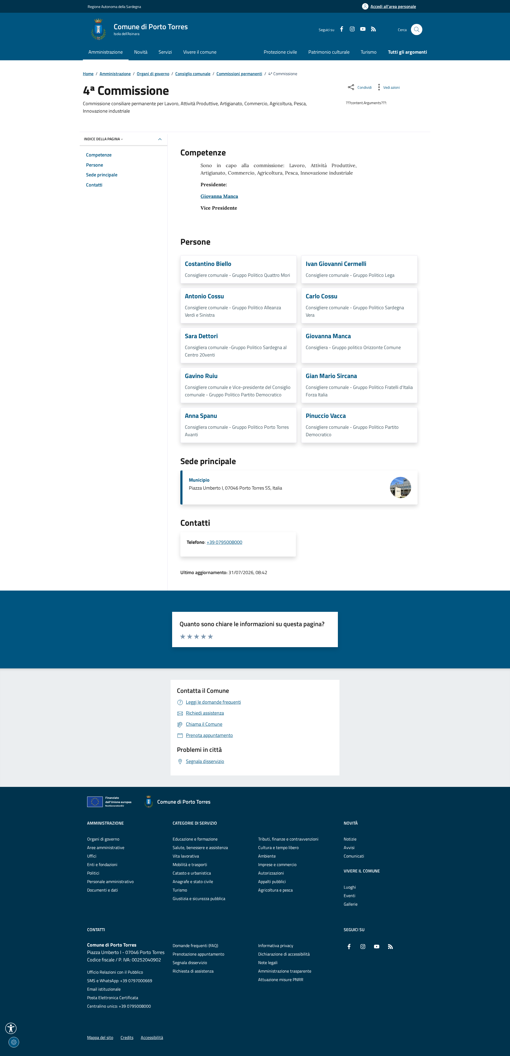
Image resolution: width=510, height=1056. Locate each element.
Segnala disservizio (190, 962)
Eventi (349, 895)
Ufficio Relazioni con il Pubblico (115, 972)
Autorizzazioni (271, 873)
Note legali (268, 962)
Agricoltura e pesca (275, 890)
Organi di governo (153, 73)
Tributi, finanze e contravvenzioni (288, 839)
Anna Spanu (201, 415)
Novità (351, 823)
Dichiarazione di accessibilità (284, 954)
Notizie (350, 839)
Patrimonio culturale (329, 52)
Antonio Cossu (204, 296)
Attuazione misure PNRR (280, 979)
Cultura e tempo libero (278, 847)
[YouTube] (360, 29)
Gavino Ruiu (201, 375)
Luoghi (350, 887)
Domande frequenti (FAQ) (195, 945)
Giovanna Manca (219, 196)
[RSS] (371, 29)
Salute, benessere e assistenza (200, 847)
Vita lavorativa (186, 856)
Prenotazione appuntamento (198, 954)
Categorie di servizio (195, 823)
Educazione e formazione (195, 839)
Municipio (199, 480)
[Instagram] (350, 29)
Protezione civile (280, 52)
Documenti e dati (102, 890)
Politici (93, 873)
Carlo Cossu (321, 296)
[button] (11, 1028)
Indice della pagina (102, 139)
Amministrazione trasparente (284, 971)
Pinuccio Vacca (326, 415)
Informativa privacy (275, 945)
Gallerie (351, 904)
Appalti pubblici (272, 881)
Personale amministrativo (110, 881)
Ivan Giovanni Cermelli (336, 263)
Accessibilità (152, 1037)
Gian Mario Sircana (331, 375)
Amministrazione (115, 73)
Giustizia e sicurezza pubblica (199, 898)
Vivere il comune (362, 871)
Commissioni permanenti (239, 73)
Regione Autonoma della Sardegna (114, 6)
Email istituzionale (104, 989)
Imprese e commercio (277, 864)
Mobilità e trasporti (190, 864)
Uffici (91, 856)
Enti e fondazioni (102, 864)
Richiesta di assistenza (193, 971)
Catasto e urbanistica (192, 873)
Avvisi (349, 847)
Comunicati (354, 856)
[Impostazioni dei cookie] (13, 1042)
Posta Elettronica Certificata (112, 997)
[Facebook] (339, 29)
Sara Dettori (201, 336)
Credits (127, 1037)
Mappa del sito (100, 1037)
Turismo (369, 52)
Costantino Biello (208, 263)
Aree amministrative (105, 847)
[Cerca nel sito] (416, 29)
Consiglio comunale (192, 73)
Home (88, 73)
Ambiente (267, 856)
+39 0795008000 (224, 542)
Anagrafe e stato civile (193, 881)
